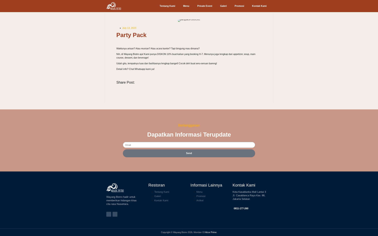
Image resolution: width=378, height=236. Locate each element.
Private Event (204, 6)
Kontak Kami (259, 6)
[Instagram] (108, 214)
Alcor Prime (210, 232)
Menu (186, 6)
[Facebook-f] (115, 214)
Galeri (223, 6)
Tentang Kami (167, 6)
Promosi (239, 6)
